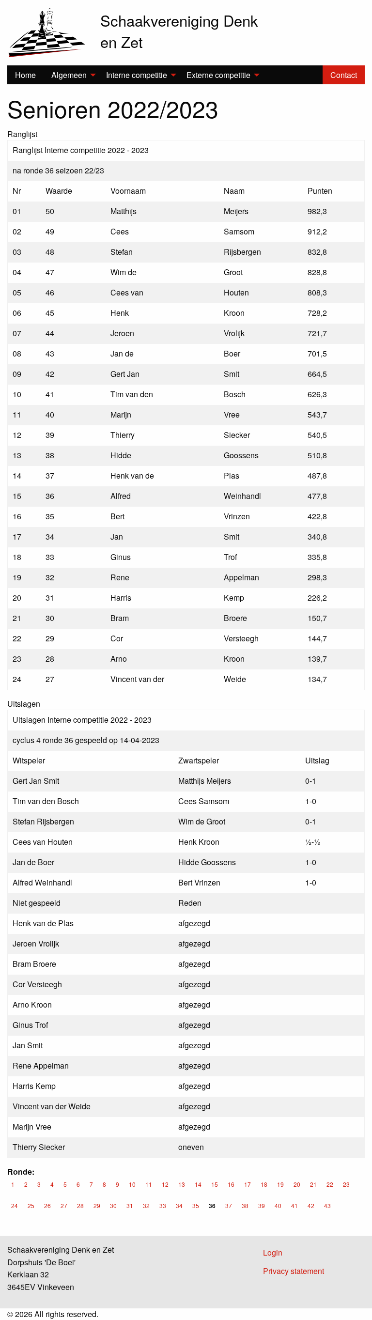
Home (25, 74)
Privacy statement (293, 1270)
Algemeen (69, 74)
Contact (343, 74)
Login (272, 1252)
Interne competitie (136, 74)
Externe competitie (218, 74)
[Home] (46, 31)
